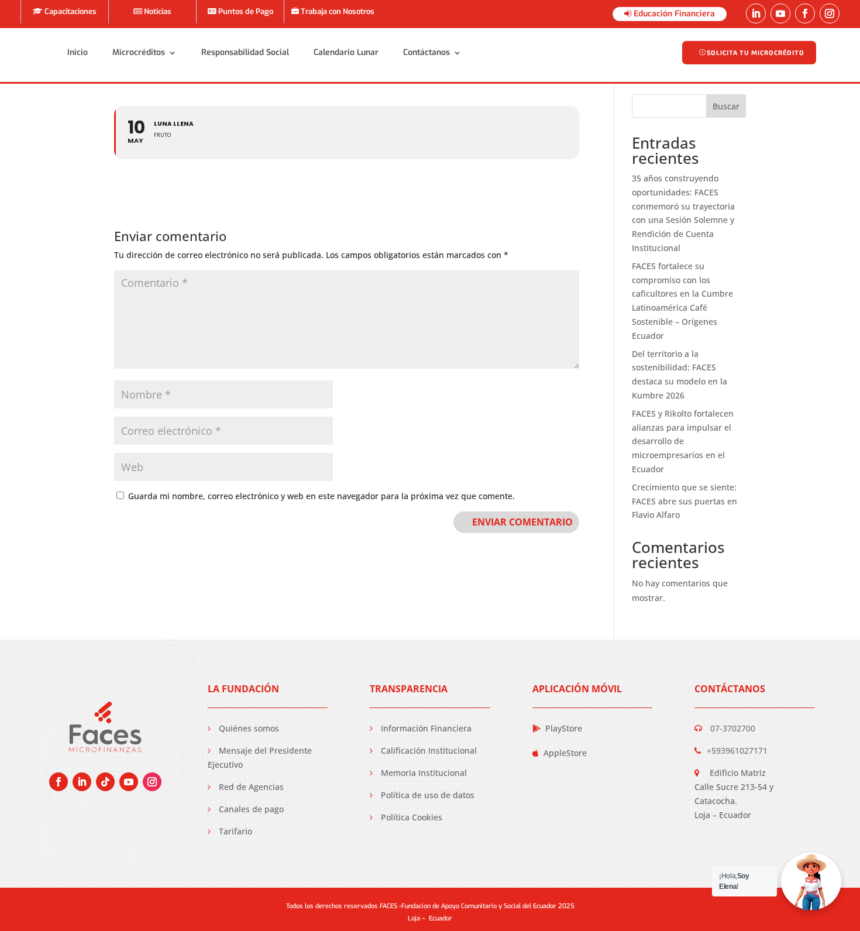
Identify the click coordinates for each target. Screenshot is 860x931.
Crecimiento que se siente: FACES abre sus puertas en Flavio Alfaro (684, 501)
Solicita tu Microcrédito (755, 52)
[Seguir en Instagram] (830, 13)
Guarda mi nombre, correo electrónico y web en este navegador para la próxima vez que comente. (321, 495)
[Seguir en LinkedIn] (756, 13)
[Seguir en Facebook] (805, 13)
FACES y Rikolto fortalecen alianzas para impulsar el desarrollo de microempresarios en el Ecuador (683, 441)
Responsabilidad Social (245, 52)
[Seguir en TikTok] (105, 781)
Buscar (726, 106)
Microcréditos (138, 52)
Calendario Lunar (346, 52)
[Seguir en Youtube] (780, 13)
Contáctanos (426, 52)
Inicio (77, 52)
